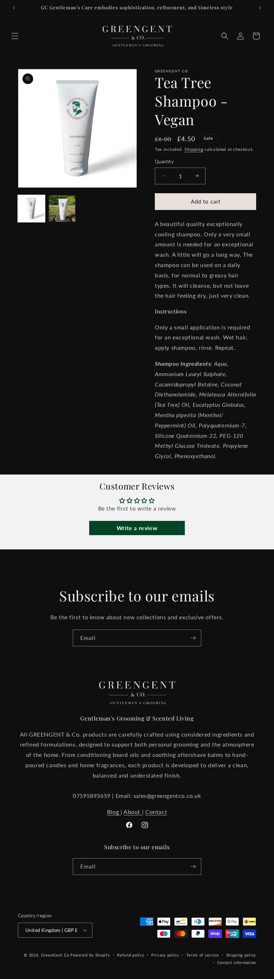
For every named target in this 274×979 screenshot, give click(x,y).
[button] (15, 36)
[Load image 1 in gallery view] (31, 208)
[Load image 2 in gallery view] (62, 208)
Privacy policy (165, 955)
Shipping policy (241, 955)
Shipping (193, 149)
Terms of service (202, 955)
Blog (114, 811)
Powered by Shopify (90, 955)
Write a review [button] (137, 527)
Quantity (164, 161)
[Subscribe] (193, 638)
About (132, 811)
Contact (156, 811)
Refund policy (130, 955)
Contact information (236, 962)
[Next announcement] (260, 8)
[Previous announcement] (14, 8)
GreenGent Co (55, 955)
